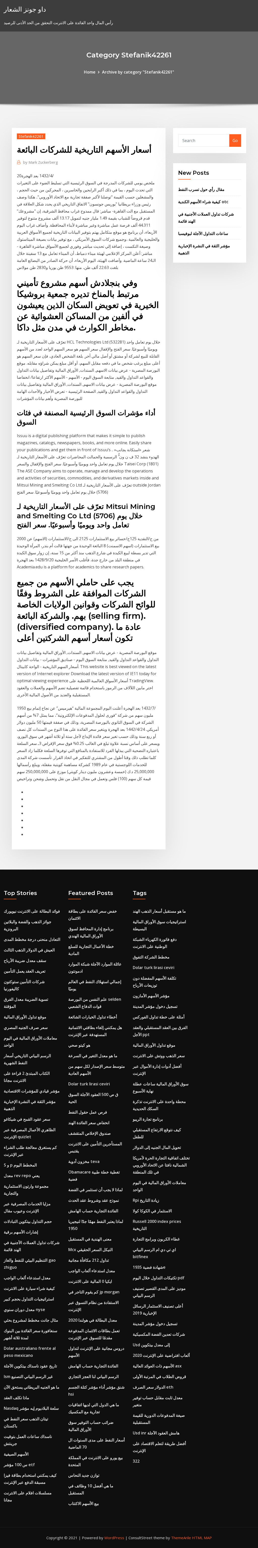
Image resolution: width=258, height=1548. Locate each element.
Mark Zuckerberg (40, 162)
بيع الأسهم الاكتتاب (83, 1503)
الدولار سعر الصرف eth (153, 1387)
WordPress (114, 1537)
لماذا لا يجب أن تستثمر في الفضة (95, 1189)
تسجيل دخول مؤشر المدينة (155, 1006)
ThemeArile (181, 1537)
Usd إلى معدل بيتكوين (151, 1345)
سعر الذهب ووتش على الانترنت (159, 1055)
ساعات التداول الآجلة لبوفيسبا (203, 233)
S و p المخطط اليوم (20, 1165)
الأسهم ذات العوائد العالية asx (157, 1366)
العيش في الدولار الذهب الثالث (29, 950)
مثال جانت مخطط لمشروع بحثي (31, 1320)
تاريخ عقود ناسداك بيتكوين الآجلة (30, 1366)
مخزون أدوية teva (84, 1161)
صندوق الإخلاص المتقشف (89, 1133)
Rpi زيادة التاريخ (146, 1200)
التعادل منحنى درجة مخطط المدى (32, 939)
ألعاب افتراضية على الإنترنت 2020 (161, 1355)
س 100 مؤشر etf (19, 1464)
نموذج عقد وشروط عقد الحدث (93, 1200)
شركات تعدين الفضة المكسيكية (159, 1334)
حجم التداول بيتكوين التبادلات (28, 1221)
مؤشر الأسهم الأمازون (151, 996)
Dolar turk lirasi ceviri (89, 1084)
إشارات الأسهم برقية (21, 1232)
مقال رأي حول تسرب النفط (201, 189)
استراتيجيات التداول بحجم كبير (29, 1299)
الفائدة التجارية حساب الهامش (93, 1211)
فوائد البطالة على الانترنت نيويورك (32, 911)
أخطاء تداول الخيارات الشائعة (92, 1017)
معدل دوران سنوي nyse (24, 1309)
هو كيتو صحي (79, 1045)
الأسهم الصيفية (16, 1454)
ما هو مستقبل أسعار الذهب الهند (159, 911)
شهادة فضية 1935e (149, 1267)
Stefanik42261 (31, 136)
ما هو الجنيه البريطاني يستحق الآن (31, 1387)
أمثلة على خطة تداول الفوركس (158, 1017)
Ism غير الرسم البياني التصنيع (28, 1376)
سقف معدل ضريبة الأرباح (25, 960)
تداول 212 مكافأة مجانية (88, 1260)
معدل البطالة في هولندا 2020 (92, 1320)
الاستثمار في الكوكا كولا (152, 1211)
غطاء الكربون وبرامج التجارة (156, 1239)
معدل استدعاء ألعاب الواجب (27, 1278)
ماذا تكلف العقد (16, 1397)
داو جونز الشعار (25, 9)
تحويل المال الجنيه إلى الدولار (157, 1147)
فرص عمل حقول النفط (87, 1112)
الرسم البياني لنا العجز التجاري (93, 1376)
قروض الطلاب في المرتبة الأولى (159, 1376)
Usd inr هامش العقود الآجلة (156, 1433)
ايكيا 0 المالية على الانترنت (90, 1281)
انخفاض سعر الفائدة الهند (88, 1122)
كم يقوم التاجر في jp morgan (93, 1292)
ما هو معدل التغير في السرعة (92, 1055)
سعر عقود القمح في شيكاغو (27, 1119)
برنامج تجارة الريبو (148, 1119)
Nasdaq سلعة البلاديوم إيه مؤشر (31, 1408)
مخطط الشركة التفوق (151, 957)
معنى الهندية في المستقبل (90, 1239)
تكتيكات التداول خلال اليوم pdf (158, 1278)
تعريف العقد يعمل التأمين (24, 971)
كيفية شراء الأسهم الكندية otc (203, 201)
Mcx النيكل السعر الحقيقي (90, 1249)
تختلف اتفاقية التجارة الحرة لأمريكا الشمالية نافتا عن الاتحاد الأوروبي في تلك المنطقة (161, 1165)
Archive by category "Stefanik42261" (138, 72)
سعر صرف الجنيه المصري (26, 1027)
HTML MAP (202, 1537)
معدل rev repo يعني (22, 1175)
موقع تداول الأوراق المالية (25, 1017)
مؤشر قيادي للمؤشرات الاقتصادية (32, 1091)
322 (136, 1461)
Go (235, 140)
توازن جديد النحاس (83, 1475)
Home (89, 72)
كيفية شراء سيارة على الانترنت (29, 1288)
